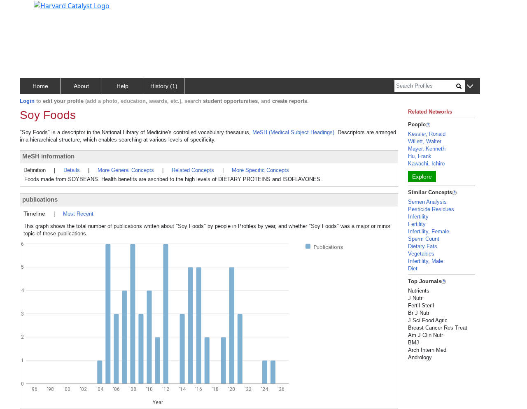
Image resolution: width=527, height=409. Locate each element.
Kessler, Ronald (426, 134)
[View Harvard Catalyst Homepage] (72, 4)
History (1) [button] (163, 86)
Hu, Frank (419, 156)
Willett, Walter (424, 141)
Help (122, 86)
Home (40, 86)
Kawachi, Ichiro (426, 163)
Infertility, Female (428, 231)
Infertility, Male (425, 261)
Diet (412, 268)
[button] (470, 87)
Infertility (418, 217)
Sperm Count (423, 239)
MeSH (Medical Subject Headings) (293, 132)
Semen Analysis (427, 202)
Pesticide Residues (431, 209)
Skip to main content (34, 10)
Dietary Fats (422, 246)
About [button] (81, 86)
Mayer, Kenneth (426, 149)
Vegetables (421, 254)
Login (27, 101)
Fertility (417, 224)
